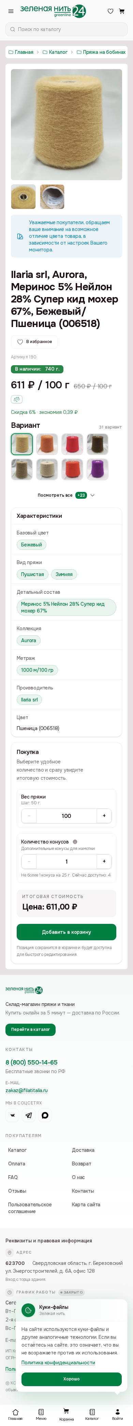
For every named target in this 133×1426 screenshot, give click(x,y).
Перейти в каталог (30, 1029)
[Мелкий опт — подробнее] (17, 399)
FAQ (13, 1177)
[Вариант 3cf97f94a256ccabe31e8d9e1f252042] (97, 469)
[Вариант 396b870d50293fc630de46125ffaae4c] (72, 469)
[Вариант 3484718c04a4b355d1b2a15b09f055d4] (47, 469)
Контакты (83, 1191)
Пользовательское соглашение (29, 1208)
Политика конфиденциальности (58, 1363)
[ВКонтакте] (12, 1115)
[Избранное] (110, 11)
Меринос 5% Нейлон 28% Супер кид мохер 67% (63, 607)
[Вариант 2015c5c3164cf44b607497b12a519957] (72, 444)
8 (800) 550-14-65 (31, 1062)
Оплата (16, 1164)
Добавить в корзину (66, 932)
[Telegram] (28, 1115)
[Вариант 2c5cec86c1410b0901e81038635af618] (97, 444)
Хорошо (71, 1379)
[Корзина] (122, 11)
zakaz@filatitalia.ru (26, 1090)
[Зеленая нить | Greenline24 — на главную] (53, 11)
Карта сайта (86, 1205)
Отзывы (17, 1191)
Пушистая (32, 574)
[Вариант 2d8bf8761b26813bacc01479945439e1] (22, 469)
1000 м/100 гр (37, 670)
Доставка (83, 1150)
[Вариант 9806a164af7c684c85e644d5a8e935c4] (22, 444)
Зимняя (64, 574)
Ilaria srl (29, 700)
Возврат (81, 1164)
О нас (78, 1177)
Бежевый (31, 545)
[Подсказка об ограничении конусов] (75, 842)
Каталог (17, 1150)
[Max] (45, 1115)
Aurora (28, 640)
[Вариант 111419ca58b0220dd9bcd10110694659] (47, 444)
